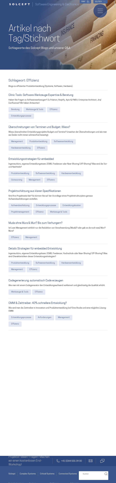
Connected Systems (68, 474)
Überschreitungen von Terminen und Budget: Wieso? (39, 127)
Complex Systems (28, 474)
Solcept (11, 474)
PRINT (83, 2)
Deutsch (98, 2)
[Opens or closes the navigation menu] (100, 11)
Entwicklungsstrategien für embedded (31, 159)
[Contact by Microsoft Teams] (102, 461)
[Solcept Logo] (20, 4)
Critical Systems (47, 474)
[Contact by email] (91, 461)
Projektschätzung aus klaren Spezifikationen (34, 191)
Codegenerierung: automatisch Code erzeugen (35, 280)
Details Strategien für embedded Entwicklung (35, 248)
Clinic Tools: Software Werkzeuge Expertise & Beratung (40, 95)
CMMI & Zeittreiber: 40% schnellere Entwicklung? (37, 303)
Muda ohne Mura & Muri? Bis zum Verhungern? (35, 223)
